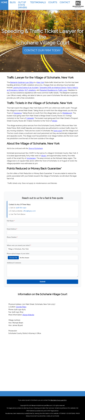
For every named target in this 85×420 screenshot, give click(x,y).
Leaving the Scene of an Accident (26, 88)
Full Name (11, 221)
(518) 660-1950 (21, 208)
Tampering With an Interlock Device (52, 88)
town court (58, 131)
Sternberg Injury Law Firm (58, 400)
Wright (54, 121)
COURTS (52, 2)
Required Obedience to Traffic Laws (53, 90)
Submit (42, 282)
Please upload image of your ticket (18, 253)
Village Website (28, 315)
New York (40, 82)
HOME (4, 2)
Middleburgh (67, 113)
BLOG (13, 2)
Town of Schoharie (35, 148)
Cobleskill (30, 118)
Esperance (18, 113)
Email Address (12, 229)
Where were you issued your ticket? (19, 245)
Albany (43, 156)
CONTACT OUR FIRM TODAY (42, 50)
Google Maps (21, 307)
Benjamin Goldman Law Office (21, 82)
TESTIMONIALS (38, 2)
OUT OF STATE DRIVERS (22, 5)
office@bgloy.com (29, 211)
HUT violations (30, 90)
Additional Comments (14, 263)
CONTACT (65, 2)
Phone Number (12, 237)
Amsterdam (31, 158)
